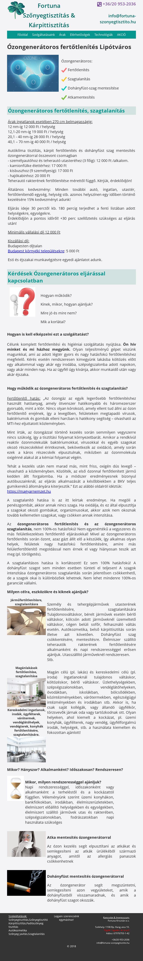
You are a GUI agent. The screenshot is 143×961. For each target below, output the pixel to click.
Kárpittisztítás (17, 923)
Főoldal (23, 35)
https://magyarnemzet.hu (29, 491)
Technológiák (103, 35)
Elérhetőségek (80, 35)
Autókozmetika (18, 930)
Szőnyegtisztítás (18, 919)
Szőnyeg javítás (18, 934)
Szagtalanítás (36, 934)
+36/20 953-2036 (119, 4)
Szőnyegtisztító (38, 919)
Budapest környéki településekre (36, 250)
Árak (62, 35)
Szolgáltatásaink (43, 35)
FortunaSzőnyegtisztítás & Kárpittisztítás (49, 15)
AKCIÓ (121, 35)
